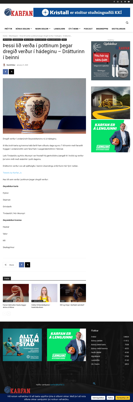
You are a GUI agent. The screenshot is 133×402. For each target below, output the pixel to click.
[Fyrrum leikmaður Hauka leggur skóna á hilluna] (16, 293)
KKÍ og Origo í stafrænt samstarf (72, 305)
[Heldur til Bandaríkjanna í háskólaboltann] (44, 293)
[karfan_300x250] (22, 345)
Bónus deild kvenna (54, 39)
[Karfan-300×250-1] (110, 136)
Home (5, 36)
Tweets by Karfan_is (12, 172)
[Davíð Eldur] (4, 65)
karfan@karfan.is (57, 384)
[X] (121, 1)
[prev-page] (4, 313)
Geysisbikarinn (17, 39)
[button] (127, 22)
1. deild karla (8, 301)
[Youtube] (128, 1)
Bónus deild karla (40, 39)
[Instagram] (117, 1)
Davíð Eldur (11, 65)
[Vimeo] (125, 1)
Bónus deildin (29, 39)
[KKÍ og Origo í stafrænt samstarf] (73, 293)
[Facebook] (114, 1)
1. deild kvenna (37, 301)
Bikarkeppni (13, 36)
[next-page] (8, 313)
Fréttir (64, 39)
